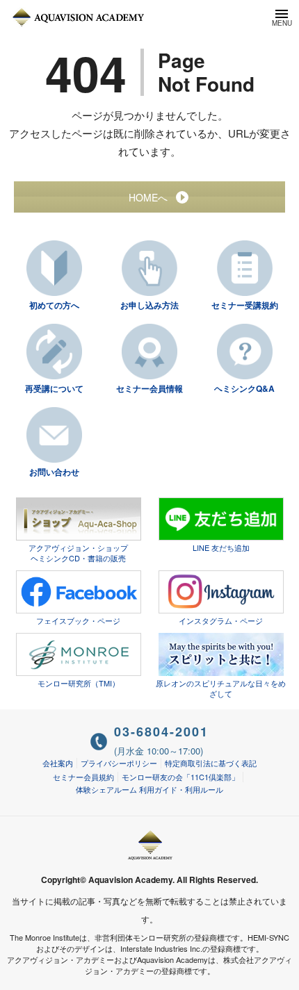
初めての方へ (54, 305)
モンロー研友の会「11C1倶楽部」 (180, 776)
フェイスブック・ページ (78, 620)
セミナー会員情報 (149, 388)
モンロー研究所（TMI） (79, 682)
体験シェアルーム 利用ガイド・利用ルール (149, 789)
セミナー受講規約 (244, 305)
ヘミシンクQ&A (244, 388)
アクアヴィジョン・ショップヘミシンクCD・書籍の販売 (78, 552)
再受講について (54, 388)
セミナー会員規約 (83, 776)
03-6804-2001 (161, 732)
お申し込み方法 (149, 305)
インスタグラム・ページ (221, 620)
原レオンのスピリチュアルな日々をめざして (221, 688)
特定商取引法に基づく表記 (211, 762)
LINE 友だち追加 (221, 547)
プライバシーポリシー (119, 762)
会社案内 (57, 762)
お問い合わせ (54, 471)
